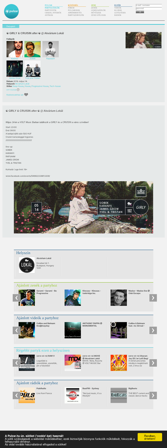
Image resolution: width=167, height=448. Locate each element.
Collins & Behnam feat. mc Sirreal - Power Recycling (137, 325)
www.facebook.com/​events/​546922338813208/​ (28, 176)
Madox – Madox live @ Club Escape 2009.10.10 (139, 293)
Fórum (71, 8)
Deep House (18, 86)
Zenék (94, 8)
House (27, 86)
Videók (117, 8)
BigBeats (133, 388)
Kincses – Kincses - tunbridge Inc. (92, 292)
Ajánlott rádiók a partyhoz (37, 383)
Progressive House (40, 86)
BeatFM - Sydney (91, 388)
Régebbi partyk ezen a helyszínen (43, 350)
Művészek (96, 13)
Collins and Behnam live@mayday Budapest (46, 325)
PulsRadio (41, 388)
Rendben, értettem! (150, 437)
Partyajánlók (52, 8)
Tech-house (55, 86)
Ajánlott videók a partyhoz (37, 318)
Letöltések (120, 13)
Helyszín (23, 253)
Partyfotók (50, 10)
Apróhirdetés (75, 13)
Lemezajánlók (98, 10)
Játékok (49, 15)
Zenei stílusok (98, 15)
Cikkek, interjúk (53, 13)
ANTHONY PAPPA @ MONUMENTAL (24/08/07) (92, 325)
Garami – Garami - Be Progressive (47, 292)
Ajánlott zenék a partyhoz (36, 285)
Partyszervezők (76, 15)
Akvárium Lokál (22, 83)
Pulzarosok (74, 10)
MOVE (91, 357)
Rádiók (117, 15)
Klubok (118, 10)
